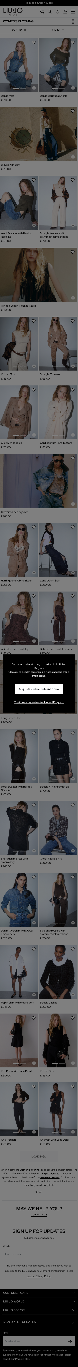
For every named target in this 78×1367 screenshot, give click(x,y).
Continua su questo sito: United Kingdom (39, 702)
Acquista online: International (39, 689)
